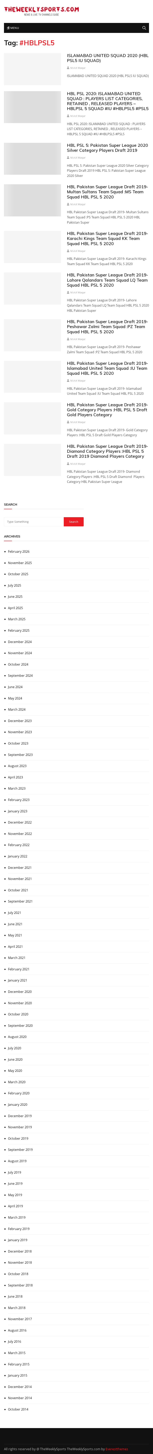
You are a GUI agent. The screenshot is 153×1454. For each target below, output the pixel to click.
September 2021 (20, 901)
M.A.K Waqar (77, 68)
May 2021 (15, 935)
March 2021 (17, 958)
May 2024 (15, 698)
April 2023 (15, 777)
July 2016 (14, 1341)
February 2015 (18, 1364)
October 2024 (18, 664)
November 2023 (20, 732)
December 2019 (20, 1116)
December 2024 (20, 642)
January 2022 (17, 856)
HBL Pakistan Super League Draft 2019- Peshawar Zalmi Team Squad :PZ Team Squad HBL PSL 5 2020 (107, 326)
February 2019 (18, 1229)
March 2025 (17, 619)
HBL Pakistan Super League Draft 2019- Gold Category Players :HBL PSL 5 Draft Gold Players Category (107, 409)
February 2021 (18, 969)
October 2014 (18, 1409)
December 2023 (20, 721)
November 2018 (20, 1262)
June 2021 (15, 924)
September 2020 (20, 1025)
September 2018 (20, 1285)
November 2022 (20, 834)
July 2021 (14, 912)
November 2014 (20, 1398)
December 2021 (20, 867)
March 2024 (17, 709)
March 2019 (17, 1217)
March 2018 (17, 1308)
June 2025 (15, 596)
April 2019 (15, 1206)
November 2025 (20, 563)
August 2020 (17, 1037)
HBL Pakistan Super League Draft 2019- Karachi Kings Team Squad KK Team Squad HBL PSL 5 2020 (107, 238)
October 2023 (18, 743)
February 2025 (18, 630)
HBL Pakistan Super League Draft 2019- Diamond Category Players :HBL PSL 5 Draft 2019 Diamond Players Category (107, 451)
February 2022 (18, 845)
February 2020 (18, 1093)
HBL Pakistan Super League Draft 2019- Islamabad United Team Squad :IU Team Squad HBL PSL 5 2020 (107, 368)
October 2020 (18, 1014)
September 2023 (20, 755)
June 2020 (15, 1059)
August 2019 (17, 1161)
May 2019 (15, 1195)
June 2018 (15, 1296)
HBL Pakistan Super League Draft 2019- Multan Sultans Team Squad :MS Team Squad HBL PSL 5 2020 (107, 191)
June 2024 (15, 687)
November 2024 (20, 653)
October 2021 (18, 890)
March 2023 (17, 788)
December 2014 (20, 1387)
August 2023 (17, 766)
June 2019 (15, 1183)
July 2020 (14, 1048)
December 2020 (20, 991)
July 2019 (14, 1172)
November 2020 (20, 1003)
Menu (14, 28)
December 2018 (20, 1251)
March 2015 (17, 1353)
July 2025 (14, 585)
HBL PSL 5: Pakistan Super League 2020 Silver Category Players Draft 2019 (107, 148)
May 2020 (15, 1070)
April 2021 (15, 946)
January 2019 (17, 1240)
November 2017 (20, 1319)
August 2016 (17, 1330)
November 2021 (20, 879)
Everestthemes (117, 1449)
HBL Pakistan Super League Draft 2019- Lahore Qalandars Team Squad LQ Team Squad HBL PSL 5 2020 (107, 279)
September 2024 (20, 675)
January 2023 (17, 811)
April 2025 (15, 608)
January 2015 (17, 1375)
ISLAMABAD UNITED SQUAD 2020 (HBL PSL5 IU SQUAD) (108, 58)
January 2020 (17, 1104)
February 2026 (18, 551)
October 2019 (18, 1138)
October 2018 (18, 1274)
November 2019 (20, 1127)
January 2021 (17, 980)
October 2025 (18, 574)
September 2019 (20, 1149)
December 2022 (20, 822)
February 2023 (18, 800)
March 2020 (17, 1082)
